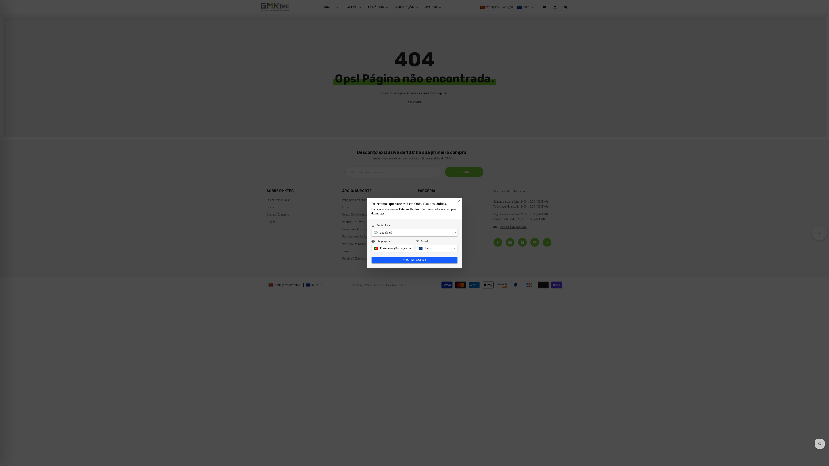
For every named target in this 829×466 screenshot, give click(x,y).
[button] (414, 233)
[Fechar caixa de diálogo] (458, 201)
